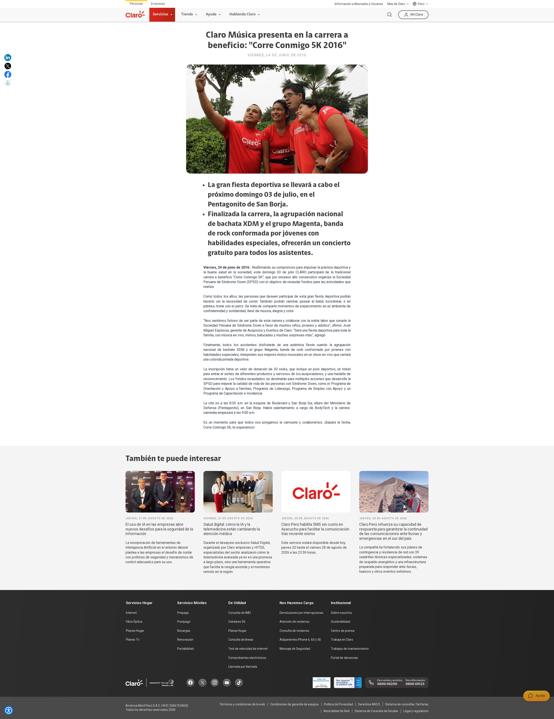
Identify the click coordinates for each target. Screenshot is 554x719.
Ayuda (211, 14)
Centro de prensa (342, 630)
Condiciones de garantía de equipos (294, 704)
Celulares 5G (236, 621)
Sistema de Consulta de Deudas (376, 711)
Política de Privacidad (338, 704)
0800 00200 (387, 684)
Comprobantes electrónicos (247, 657)
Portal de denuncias (344, 657)
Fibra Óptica (134, 621)
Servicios (160, 14)
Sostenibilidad (340, 621)
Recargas (183, 630)
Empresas (158, 3)
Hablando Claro (242, 14)
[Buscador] (389, 15)
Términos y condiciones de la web (242, 704)
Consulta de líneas (240, 639)
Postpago (183, 621)
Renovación (185, 639)
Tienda (187, 14)
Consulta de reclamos (294, 630)
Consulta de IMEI (239, 612)
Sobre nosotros (341, 612)
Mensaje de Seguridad (295, 648)
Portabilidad (185, 648)
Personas (136, 3)
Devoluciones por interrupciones (301, 612)
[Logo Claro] (135, 14)
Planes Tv (132, 639)
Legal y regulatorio (415, 711)
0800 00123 (415, 684)
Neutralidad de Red (336, 711)
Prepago (183, 612)
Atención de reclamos (294, 621)
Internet (131, 612)
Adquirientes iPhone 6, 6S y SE (300, 639)
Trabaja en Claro (342, 639)
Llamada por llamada (242, 666)
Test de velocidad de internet (248, 648)
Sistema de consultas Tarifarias (406, 704)
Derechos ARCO (369, 704)
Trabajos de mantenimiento (350, 648)
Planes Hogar (135, 630)
